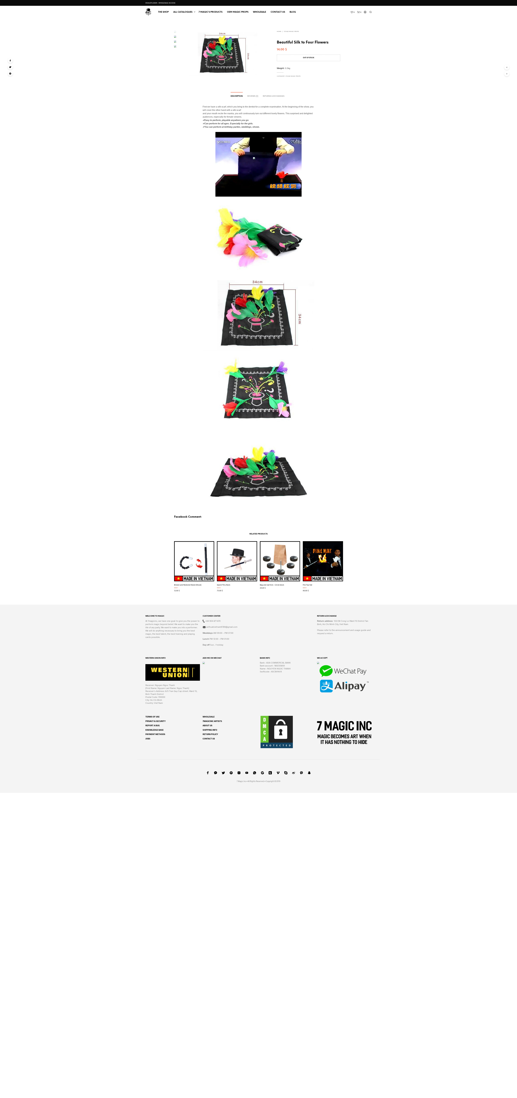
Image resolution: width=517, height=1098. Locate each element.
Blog (293, 12)
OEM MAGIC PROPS (237, 12)
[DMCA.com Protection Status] (277, 735)
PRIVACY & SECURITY (155, 724)
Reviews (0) (252, 96)
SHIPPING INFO (210, 733)
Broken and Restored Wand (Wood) (187, 588)
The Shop (163, 12)
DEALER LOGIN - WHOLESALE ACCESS (160, 3)
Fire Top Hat (307, 588)
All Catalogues (182, 12)
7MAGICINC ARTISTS (212, 724)
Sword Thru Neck (223, 588)
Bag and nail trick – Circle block (272, 588)
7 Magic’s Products (210, 12)
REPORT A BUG (152, 728)
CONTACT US (278, 12)
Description (237, 96)
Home (279, 31)
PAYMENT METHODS (155, 737)
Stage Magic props (291, 31)
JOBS (147, 742)
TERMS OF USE (152, 720)
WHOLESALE (209, 720)
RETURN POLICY (210, 737)
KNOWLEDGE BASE (154, 733)
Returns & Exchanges (273, 96)
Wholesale (259, 12)
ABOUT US (207, 728)
